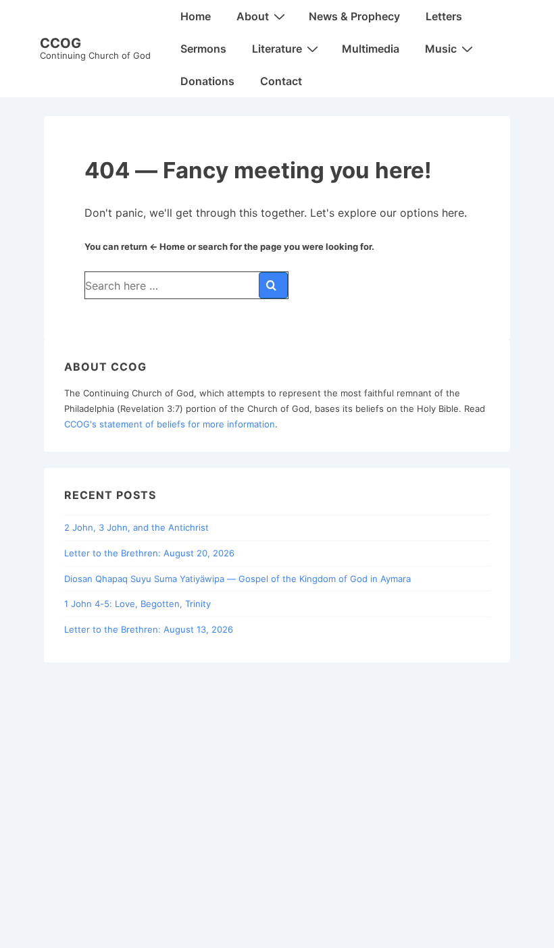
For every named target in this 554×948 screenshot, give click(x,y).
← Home (167, 246)
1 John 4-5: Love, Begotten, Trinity (137, 603)
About (252, 16)
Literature (277, 48)
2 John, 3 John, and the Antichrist (136, 527)
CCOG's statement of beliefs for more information (169, 424)
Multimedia (370, 48)
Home (195, 16)
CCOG (60, 43)
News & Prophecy (354, 16)
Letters (444, 16)
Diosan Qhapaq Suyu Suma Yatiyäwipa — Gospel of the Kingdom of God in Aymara (237, 578)
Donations (207, 81)
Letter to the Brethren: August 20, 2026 (149, 553)
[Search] (273, 285)
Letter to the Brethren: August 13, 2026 (148, 629)
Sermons (203, 48)
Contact (281, 81)
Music (441, 48)
